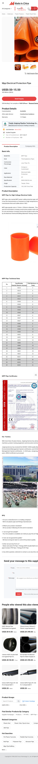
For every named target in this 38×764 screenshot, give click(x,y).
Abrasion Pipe (30, 741)
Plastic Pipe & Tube (31, 14)
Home (3, 14)
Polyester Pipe (17, 741)
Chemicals (10, 14)
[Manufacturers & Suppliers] (19, 3)
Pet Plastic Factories (10, 737)
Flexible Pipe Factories (26, 737)
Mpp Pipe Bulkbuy (9, 746)
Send (18, 594)
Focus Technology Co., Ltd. (25, 756)
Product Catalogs (29, 701)
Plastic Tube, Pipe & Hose (22, 723)
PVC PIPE (23, 705)
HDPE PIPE (5, 705)
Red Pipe (6, 741)
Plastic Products (19, 14)
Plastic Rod (7, 723)
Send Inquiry (19, 99)
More (3, 750)
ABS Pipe (6, 728)
